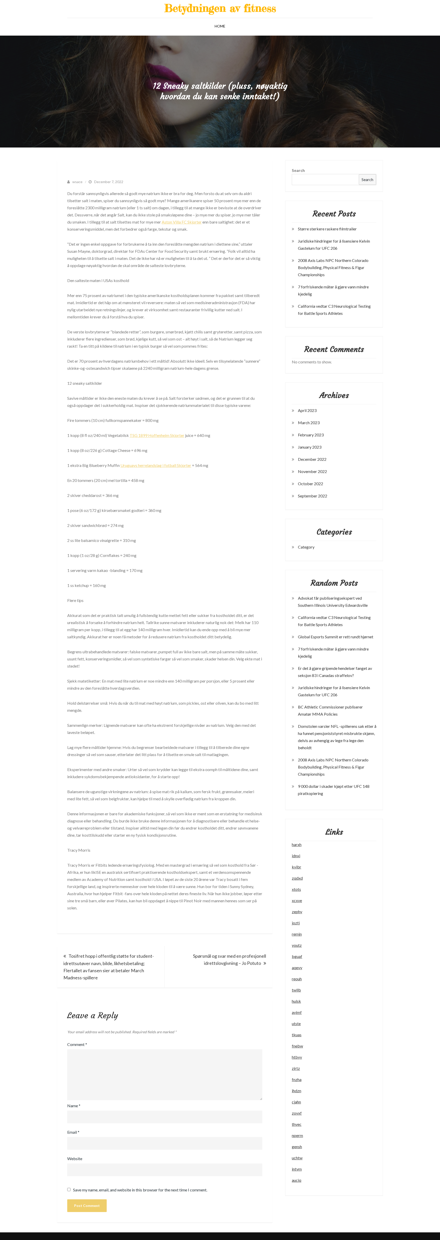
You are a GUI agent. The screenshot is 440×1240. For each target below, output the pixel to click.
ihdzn (296, 1090)
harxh (296, 844)
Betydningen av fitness (220, 8)
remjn (297, 934)
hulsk (296, 1001)
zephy (297, 911)
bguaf (297, 956)
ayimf (297, 1012)
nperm (297, 1135)
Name (73, 1105)
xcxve (297, 900)
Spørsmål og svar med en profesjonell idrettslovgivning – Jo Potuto (229, 959)
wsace (77, 182)
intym (297, 1169)
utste (296, 1023)
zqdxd (297, 878)
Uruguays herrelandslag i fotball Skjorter (155, 465)
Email (73, 1132)
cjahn (296, 1101)
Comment (77, 1044)
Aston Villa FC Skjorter (182, 221)
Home (220, 26)
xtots (296, 889)
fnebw (297, 1045)
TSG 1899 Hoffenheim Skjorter (157, 435)
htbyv (297, 1057)
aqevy (297, 967)
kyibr (296, 866)
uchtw (297, 1157)
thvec (296, 1124)
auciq (296, 1180)
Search (298, 170)
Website (74, 1158)
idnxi (296, 855)
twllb (296, 989)
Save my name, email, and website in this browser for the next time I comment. (140, 1190)
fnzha (296, 1079)
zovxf (297, 1113)
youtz (297, 945)
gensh (297, 1146)
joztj (296, 922)
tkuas (296, 1034)
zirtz (296, 1068)
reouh (297, 978)
